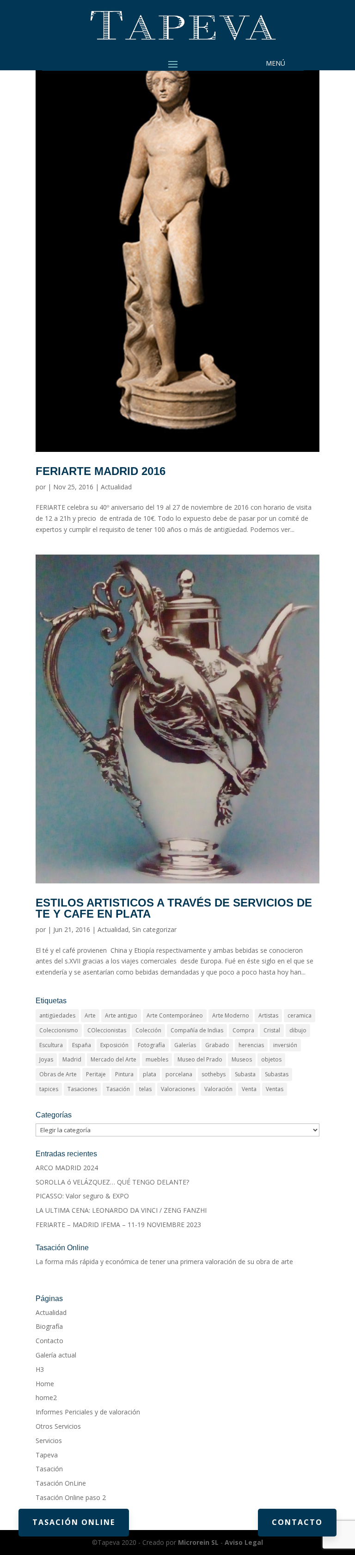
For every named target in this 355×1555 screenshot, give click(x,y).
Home (45, 1383)
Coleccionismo (58, 1030)
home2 (46, 1397)
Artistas (268, 1015)
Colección (148, 1030)
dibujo (297, 1030)
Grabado (217, 1045)
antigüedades (57, 1015)
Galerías (185, 1045)
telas (145, 1089)
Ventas (274, 1089)
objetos (271, 1059)
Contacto (49, 1340)
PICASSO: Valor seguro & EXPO (82, 1195)
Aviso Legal (244, 1542)
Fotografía (151, 1045)
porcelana (178, 1074)
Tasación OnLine (61, 1483)
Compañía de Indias (197, 1030)
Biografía (49, 1326)
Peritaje (96, 1074)
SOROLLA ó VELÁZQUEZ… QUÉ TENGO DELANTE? (112, 1182)
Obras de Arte (58, 1074)
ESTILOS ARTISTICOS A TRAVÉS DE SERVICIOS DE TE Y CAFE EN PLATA (174, 908)
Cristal (271, 1030)
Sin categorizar (154, 929)
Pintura (124, 1074)
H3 (40, 1369)
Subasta (245, 1074)
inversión (285, 1045)
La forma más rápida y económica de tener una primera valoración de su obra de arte (164, 1261)
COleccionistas (106, 1030)
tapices (48, 1089)
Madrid (71, 1059)
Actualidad (116, 486)
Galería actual (56, 1355)
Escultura (51, 1045)
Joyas (46, 1059)
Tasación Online (73, 1522)
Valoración (218, 1089)
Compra (243, 1030)
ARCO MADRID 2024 (67, 1167)
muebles (157, 1059)
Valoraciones (178, 1089)
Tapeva (47, 1454)
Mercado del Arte (113, 1059)
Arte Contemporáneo (175, 1015)
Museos (242, 1059)
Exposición (114, 1045)
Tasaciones (82, 1089)
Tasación (118, 1089)
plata (149, 1074)
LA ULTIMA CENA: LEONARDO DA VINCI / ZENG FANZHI (121, 1210)
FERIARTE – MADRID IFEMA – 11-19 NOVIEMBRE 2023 (118, 1224)
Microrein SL (198, 1542)
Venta (249, 1089)
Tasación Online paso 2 (71, 1497)
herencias (251, 1045)
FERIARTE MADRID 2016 (100, 471)
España (81, 1045)
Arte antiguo (121, 1015)
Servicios (49, 1440)
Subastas (276, 1074)
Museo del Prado (200, 1059)
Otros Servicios (58, 1426)
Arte (90, 1015)
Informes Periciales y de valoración (88, 1411)
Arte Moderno (230, 1015)
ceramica (300, 1015)
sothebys (214, 1074)
